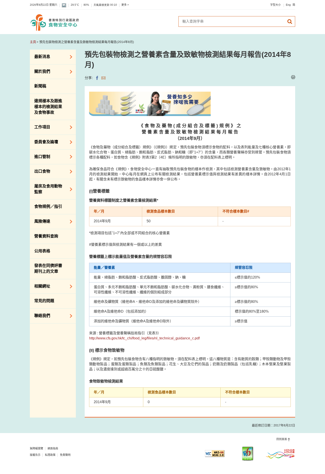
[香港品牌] (280, 454)
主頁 (33, 42)
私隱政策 (50, 455)
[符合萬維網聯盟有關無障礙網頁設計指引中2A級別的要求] (214, 453)
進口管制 (40, 156)
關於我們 (40, 71)
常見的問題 (44, 301)
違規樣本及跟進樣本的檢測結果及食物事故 (48, 106)
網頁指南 (53, 448)
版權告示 (35, 455)
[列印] (293, 77)
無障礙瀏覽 (36, 448)
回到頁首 (281, 439)
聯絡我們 (40, 315)
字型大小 (275, 4)
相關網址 (40, 286)
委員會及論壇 (44, 141)
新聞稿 (40, 86)
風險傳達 (40, 221)
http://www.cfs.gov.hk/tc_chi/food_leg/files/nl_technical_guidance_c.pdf (144, 338)
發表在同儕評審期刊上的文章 (48, 268)
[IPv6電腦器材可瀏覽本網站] (247, 453)
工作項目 (40, 126)
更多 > (125, 4)
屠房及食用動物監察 (46, 189)
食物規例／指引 (48, 206)
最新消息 (40, 56)
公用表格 (42, 251)
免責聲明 (65, 455)
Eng (288, 4)
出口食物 (40, 171)
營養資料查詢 (46, 236)
